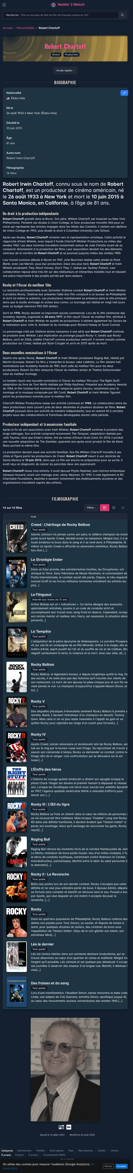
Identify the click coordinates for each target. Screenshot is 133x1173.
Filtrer (90, 507)
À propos (33, 1155)
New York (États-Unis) (42, 113)
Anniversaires (24, 1150)
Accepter (121, 1166)
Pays (71, 1150)
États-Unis (17, 98)
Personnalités (25, 28)
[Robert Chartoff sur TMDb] (61, 1127)
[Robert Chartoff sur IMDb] (69, 1127)
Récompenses (85, 1150)
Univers (114, 1150)
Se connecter (67, 1159)
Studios (102, 1150)
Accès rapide (64, 70)
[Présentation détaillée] (104, 507)
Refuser (108, 1166)
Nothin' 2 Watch (71, 4)
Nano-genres (57, 1150)
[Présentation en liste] (123, 507)
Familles (40, 1150)
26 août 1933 (15, 113)
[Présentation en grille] (113, 507)
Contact (19, 1155)
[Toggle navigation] (4, 5)
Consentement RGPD (54, 1155)
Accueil (7, 28)
